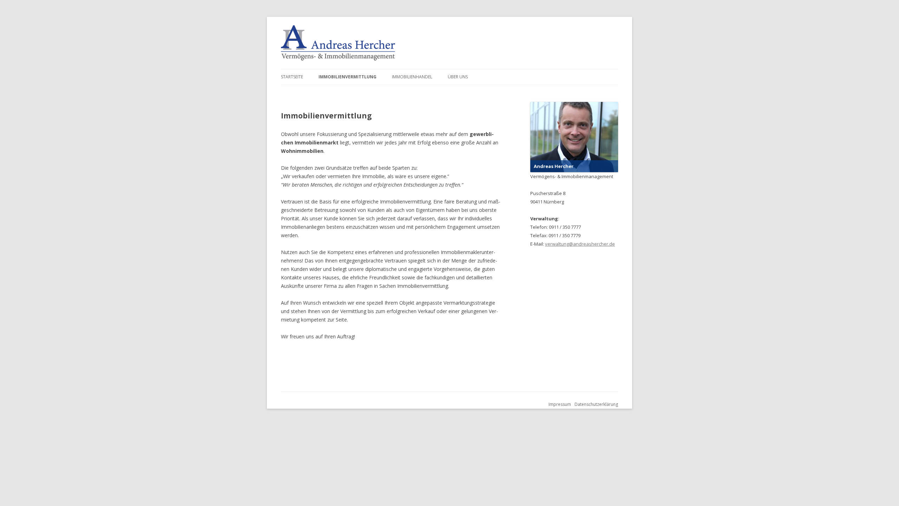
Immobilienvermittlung (347, 77)
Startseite (292, 77)
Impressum (560, 404)
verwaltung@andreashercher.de (580, 244)
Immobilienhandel (412, 77)
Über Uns (458, 77)
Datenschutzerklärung (596, 404)
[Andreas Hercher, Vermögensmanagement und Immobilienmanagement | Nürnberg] (338, 42)
